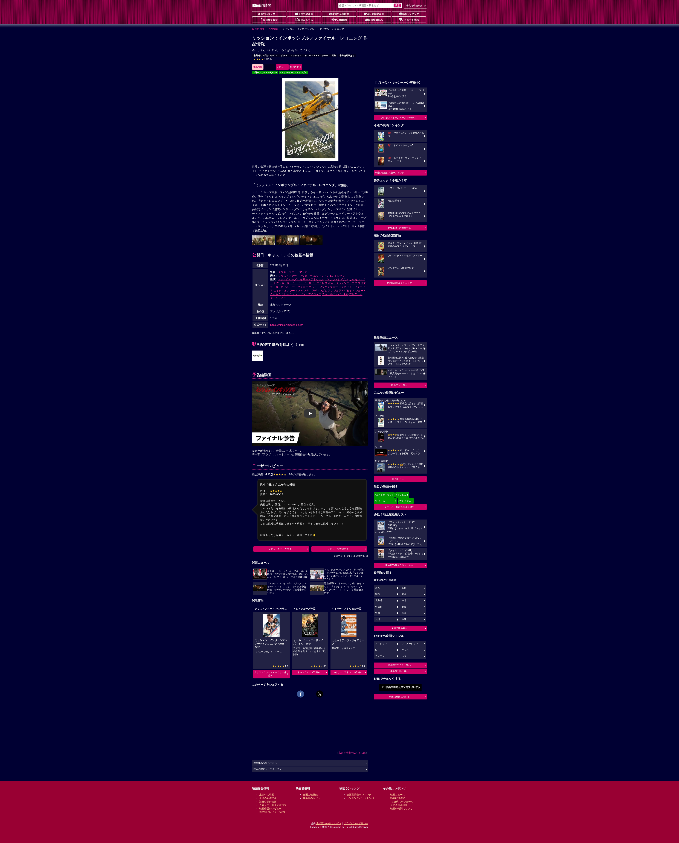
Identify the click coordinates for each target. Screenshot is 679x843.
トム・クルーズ (287, 279)
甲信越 (378, 607)
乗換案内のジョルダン (328, 823)
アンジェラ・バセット (341, 290)
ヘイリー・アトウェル (310, 279)
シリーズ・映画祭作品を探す (399, 507)
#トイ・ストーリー (384, 501)
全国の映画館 (310, 794)
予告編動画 (340, 19)
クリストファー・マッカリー (295, 271)
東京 (377, 588)
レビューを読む (410, 19)
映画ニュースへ (399, 385)
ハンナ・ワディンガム (314, 290)
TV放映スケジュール (401, 801)
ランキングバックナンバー (361, 798)
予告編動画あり (347, 55)
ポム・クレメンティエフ (342, 283)
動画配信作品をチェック (399, 283)
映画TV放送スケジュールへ (399, 565)
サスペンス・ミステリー (316, 55)
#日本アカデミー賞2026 (265, 72)
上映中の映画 (305, 14)
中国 (377, 613)
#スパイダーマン (383, 495)
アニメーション (410, 643)
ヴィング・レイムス (337, 279)
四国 (404, 613)
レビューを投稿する (338, 549)
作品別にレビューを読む (272, 811)
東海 (404, 594)
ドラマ (284, 55)
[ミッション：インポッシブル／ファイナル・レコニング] (257, 356)
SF (376, 650)
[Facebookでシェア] (300, 694)
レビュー (281, 67)
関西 (377, 594)
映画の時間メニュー (269, 14)
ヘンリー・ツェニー (296, 286)
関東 (404, 588)
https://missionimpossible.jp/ (286, 324)
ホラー (405, 656)
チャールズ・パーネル (335, 294)
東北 (404, 600)
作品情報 (273, 28)
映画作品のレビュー (270, 808)
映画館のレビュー (313, 798)
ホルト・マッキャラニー (323, 286)
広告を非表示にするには (352, 752)
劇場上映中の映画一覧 (399, 227)
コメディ (379, 656)
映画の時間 (258, 28)
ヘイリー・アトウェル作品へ (348, 672)
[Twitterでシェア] (319, 694)
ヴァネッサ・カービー (289, 283)
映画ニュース (305, 19)
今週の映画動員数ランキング (389, 172)
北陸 (404, 607)
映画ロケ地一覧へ (399, 671)
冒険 (334, 55)
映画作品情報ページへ (265, 763)
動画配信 (294, 67)
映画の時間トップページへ (267, 769)
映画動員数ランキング (359, 794)
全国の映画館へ (399, 628)
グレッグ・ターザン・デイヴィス (301, 294)
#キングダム (404, 501)
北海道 (378, 600)
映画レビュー (399, 479)
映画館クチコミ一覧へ (399, 665)
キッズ (405, 650)
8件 (263, 59)
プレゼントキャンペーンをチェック (399, 117)
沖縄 (404, 619)
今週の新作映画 (340, 14)
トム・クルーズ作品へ (309, 672)
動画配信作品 (375, 19)
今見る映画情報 (399, 805)
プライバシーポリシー (356, 823)
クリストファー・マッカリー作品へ (270, 674)
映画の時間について (399, 696)
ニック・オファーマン (287, 290)
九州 (377, 619)
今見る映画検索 (414, 5)
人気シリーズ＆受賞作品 (272, 805)
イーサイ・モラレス (315, 283)
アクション (296, 55)
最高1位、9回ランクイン (265, 55)
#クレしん (401, 495)
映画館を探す (270, 19)
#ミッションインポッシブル (293, 72)
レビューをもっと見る (280, 549)
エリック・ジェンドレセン (329, 275)
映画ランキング (410, 14)
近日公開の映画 (375, 14)
